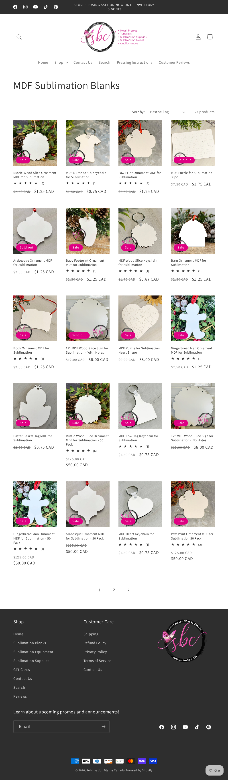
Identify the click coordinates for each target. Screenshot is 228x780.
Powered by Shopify (139, 770)
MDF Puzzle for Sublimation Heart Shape (139, 350)
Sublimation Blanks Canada (106, 770)
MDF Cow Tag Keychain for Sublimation (138, 438)
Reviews (20, 696)
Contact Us (22, 678)
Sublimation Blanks (29, 642)
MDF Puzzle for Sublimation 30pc (191, 175)
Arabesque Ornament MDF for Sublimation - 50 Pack (85, 536)
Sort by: (138, 111)
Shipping (90, 633)
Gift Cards (21, 669)
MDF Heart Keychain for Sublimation (136, 536)
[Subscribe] (103, 726)
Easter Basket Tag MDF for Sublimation (32, 438)
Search (19, 687)
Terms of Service (97, 660)
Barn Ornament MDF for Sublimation (188, 262)
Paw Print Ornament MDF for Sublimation (139, 175)
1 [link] (99, 590)
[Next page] (128, 590)
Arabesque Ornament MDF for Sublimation (32, 262)
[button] (19, 37)
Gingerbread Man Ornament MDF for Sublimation (191, 350)
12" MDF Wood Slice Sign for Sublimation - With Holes (87, 350)
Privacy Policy (95, 651)
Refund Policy (94, 642)
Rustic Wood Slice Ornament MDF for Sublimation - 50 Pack (87, 440)
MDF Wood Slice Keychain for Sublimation (137, 262)
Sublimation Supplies (31, 660)
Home (18, 633)
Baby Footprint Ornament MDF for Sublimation (85, 262)
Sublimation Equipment (33, 651)
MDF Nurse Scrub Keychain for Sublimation (86, 175)
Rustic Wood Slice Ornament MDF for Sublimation (34, 175)
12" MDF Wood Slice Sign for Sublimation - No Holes (192, 438)
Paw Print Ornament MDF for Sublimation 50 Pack (192, 536)
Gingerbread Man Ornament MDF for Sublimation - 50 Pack (34, 538)
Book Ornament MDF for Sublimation (31, 350)
